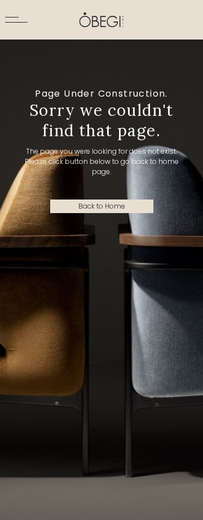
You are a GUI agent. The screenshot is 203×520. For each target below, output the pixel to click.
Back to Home (101, 206)
